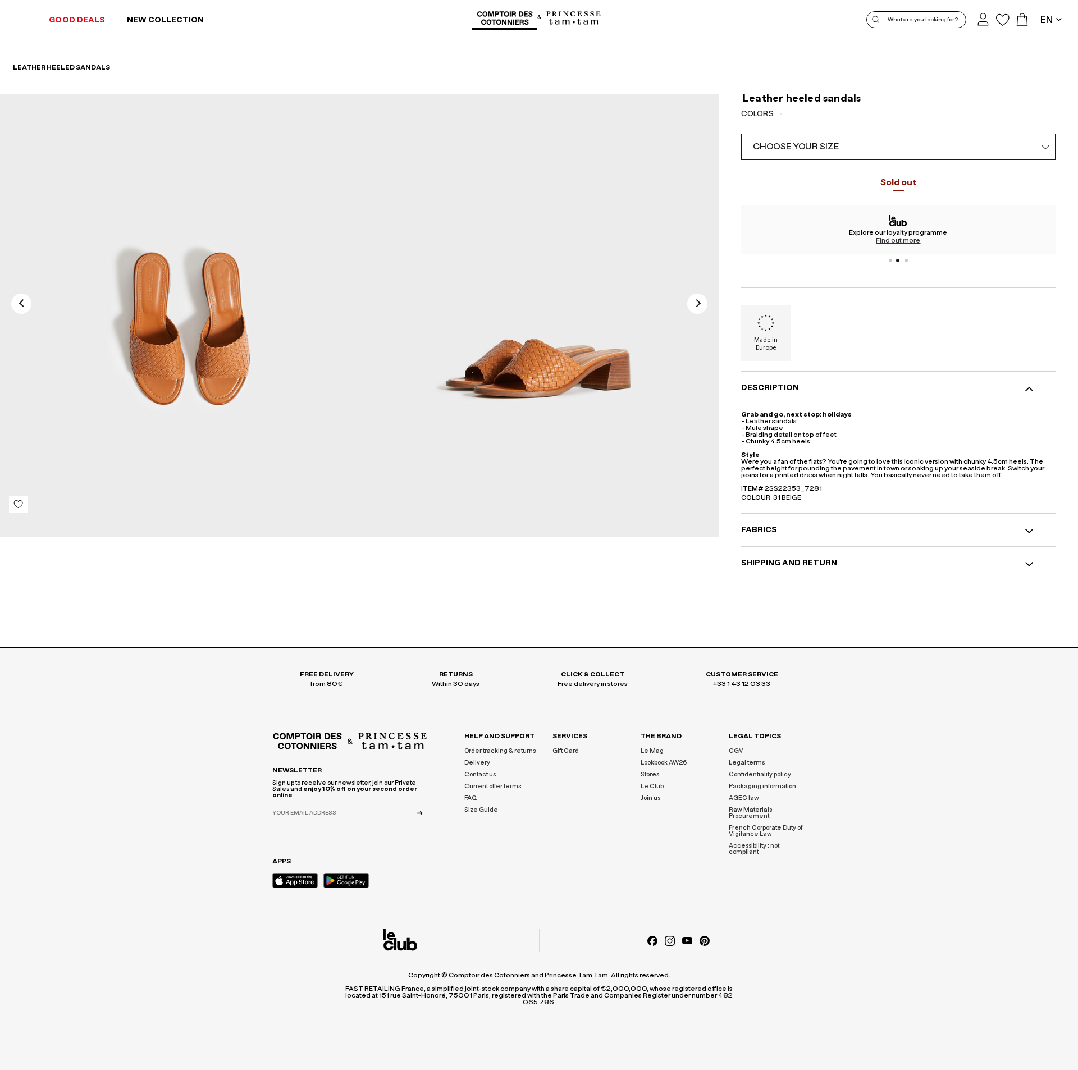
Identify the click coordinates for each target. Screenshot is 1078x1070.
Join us (650, 798)
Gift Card (565, 751)
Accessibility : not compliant (754, 849)
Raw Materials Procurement (750, 813)
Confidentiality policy (760, 774)
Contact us (480, 774)
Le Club (652, 786)
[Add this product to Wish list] (18, 504)
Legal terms (747, 763)
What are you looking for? (923, 19)
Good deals (77, 20)
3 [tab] (906, 260)
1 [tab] (890, 260)
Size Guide (481, 810)
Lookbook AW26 (664, 763)
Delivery (477, 763)
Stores (650, 774)
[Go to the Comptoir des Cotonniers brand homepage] (504, 19)
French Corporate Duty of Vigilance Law (765, 831)
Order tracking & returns (500, 751)
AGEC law (744, 798)
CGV (736, 751)
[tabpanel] (898, 229)
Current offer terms (492, 786)
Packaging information (762, 786)
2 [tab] (898, 260)
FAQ (470, 798)
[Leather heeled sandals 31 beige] (179, 315)
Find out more (898, 240)
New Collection (165, 20)
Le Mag (652, 751)
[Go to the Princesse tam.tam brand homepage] (573, 19)
